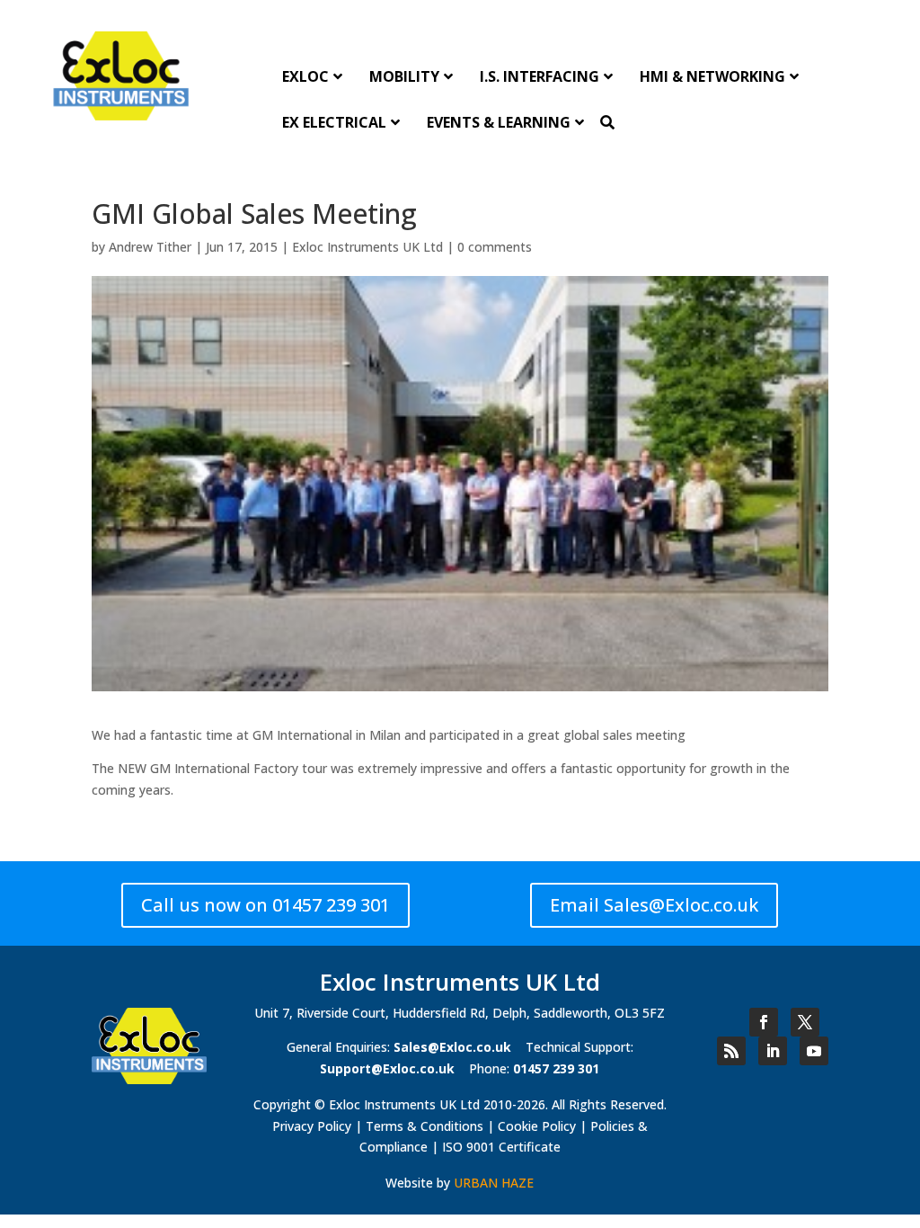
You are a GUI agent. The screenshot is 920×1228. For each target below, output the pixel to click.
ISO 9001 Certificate (501, 1146)
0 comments (494, 246)
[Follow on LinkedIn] (772, 1051)
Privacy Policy (311, 1126)
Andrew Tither (150, 246)
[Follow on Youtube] (814, 1051)
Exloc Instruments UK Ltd (367, 246)
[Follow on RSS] (731, 1051)
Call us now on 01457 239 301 (265, 905)
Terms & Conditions (424, 1126)
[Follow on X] (805, 1022)
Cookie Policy (537, 1126)
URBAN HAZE (494, 1182)
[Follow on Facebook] (763, 1022)
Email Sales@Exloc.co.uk (654, 905)
